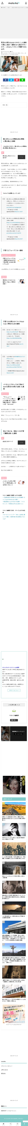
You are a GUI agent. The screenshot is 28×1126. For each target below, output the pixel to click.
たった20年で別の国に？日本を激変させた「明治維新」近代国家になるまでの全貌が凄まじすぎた (13, 857)
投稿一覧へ (13, 720)
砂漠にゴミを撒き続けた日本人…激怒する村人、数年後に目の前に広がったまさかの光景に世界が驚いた (13, 818)
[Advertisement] (14, 23)
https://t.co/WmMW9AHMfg (14, 338)
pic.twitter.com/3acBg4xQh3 (14, 207)
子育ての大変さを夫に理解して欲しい (16, 53)
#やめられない (10, 358)
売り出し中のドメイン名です (9, 156)
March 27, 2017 (19, 211)
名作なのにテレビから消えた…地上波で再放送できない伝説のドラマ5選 (13, 838)
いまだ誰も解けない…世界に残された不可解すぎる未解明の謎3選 (13, 917)
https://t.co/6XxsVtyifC (13, 332)
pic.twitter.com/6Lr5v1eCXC (14, 233)
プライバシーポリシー (6, 1066)
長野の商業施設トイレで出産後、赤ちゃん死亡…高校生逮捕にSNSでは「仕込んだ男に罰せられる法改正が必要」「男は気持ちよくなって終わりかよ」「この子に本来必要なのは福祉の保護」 (13, 938)
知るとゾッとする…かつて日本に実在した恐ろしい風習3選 (13, 876)
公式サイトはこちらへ (14, 690)
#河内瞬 (16, 356)
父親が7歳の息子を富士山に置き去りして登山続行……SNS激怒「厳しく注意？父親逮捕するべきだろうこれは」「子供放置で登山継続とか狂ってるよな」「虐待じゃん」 (14, 960)
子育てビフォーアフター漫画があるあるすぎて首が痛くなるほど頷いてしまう (9, 261)
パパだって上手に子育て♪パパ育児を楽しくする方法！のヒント (9, 483)
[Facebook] (5, 79)
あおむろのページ (8, 441)
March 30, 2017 (19, 239)
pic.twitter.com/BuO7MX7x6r (14, 367)
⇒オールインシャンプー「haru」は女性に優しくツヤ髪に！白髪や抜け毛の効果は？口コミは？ (14, 516)
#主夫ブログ (22, 356)
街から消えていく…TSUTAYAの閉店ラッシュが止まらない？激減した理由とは (14, 1000)
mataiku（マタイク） (18, 1118)
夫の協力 (6, 53)
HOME (3, 7)
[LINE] (22, 79)
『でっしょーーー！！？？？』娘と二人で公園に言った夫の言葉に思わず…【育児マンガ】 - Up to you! (10, 400)
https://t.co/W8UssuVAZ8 (13, 365)
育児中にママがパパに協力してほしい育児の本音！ (9, 282)
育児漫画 (12, 54)
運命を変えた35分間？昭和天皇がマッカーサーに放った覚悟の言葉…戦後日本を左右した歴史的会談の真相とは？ (13, 897)
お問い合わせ (4, 1069)
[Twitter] (11, 79)
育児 (9, 7)
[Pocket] (16, 79)
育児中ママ (7, 54)
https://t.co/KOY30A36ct (13, 222)
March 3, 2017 (10, 373)
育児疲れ (16, 54)
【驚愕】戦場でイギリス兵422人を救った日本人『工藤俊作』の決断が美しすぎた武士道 (13, 981)
